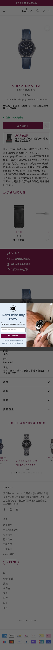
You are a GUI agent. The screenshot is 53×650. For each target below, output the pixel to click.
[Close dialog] (51, 304)
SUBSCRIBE (13, 336)
